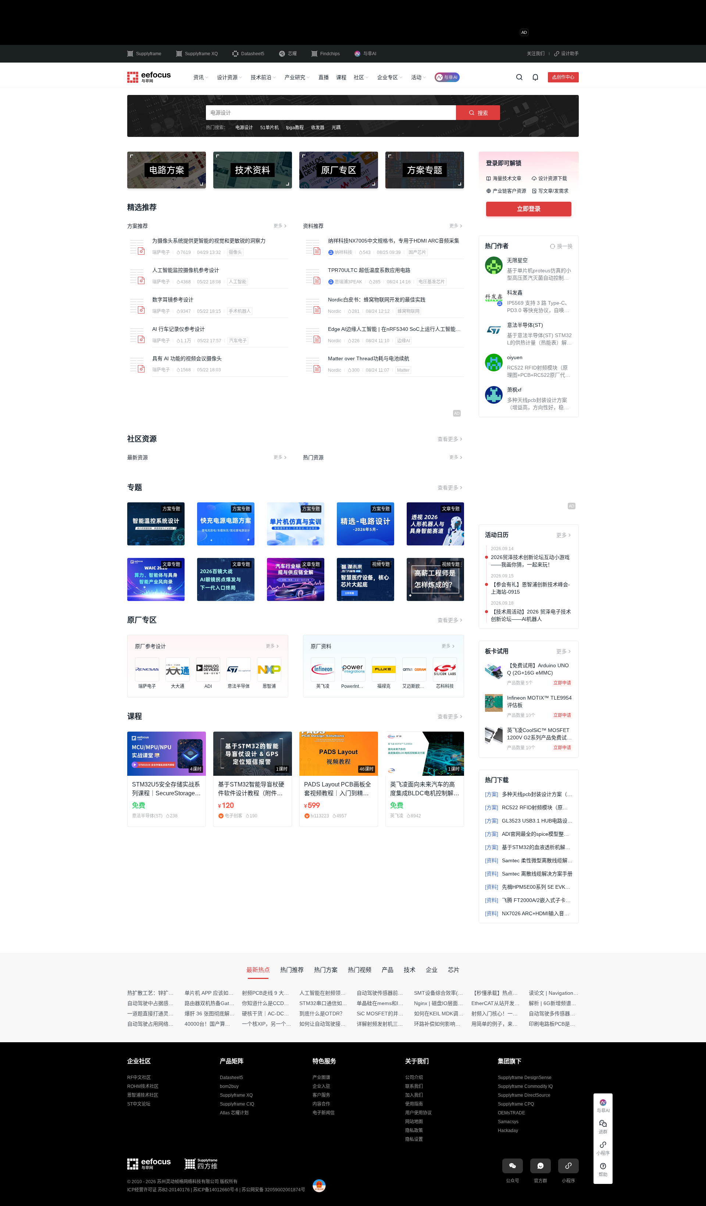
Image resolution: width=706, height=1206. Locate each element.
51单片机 (269, 127)
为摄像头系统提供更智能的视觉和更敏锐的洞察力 (208, 241)
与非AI (369, 53)
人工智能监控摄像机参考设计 (185, 270)
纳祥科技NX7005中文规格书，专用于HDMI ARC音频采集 (393, 241)
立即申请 (562, 683)
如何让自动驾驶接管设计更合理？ (338, 1024)
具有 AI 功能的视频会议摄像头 (187, 358)
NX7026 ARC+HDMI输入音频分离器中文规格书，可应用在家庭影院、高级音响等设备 (529, 913)
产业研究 (295, 77)
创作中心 (565, 77)
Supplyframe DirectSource (524, 1095)
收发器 (317, 127)
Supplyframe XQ (201, 53)
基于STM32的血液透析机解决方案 (529, 847)
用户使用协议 (418, 1112)
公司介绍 (414, 1077)
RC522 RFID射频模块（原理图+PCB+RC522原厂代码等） (538, 375)
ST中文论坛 (138, 1104)
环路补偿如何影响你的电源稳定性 (452, 1024)
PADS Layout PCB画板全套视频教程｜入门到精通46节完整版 (338, 789)
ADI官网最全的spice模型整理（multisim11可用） (529, 834)
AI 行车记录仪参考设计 (178, 329)
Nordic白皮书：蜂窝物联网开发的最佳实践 (376, 300)
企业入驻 (321, 1086)
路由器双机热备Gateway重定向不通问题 (231, 1003)
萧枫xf (514, 390)
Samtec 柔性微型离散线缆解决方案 (529, 860)
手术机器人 (240, 311)
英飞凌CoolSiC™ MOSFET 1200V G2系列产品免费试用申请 (539, 737)
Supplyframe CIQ (237, 1104)
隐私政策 (414, 1130)
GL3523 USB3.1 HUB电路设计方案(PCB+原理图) (529, 821)
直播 (323, 77)
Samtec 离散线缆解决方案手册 (529, 874)
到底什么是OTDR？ (322, 1013)
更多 (278, 226)
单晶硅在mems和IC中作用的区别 (395, 1003)
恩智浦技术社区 (142, 1095)
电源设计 (244, 127)
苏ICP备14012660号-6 (215, 1189)
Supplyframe (148, 53)
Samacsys (508, 1121)
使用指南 (414, 1104)
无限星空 (517, 260)
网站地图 (414, 1121)
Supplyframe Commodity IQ (525, 1086)
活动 (416, 77)
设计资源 (227, 77)
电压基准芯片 (431, 281)
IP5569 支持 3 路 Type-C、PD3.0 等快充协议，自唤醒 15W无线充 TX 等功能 (538, 310)
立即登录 (529, 209)
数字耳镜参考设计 (172, 300)
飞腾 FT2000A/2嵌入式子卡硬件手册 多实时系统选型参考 (529, 900)
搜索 (483, 113)
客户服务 (321, 1095)
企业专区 (387, 77)
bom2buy (229, 1086)
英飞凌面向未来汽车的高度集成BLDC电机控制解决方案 (424, 789)
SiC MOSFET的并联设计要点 (390, 1013)
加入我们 (414, 1095)
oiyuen (515, 357)
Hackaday (508, 1130)
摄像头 (235, 252)
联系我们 (414, 1086)
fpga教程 (295, 127)
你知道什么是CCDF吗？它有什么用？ (285, 1003)
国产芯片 (417, 252)
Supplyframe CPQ (516, 1104)
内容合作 (321, 1104)
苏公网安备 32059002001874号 (273, 1189)
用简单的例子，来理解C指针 (504, 1024)
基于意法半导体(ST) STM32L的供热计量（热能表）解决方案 (539, 342)
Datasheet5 (252, 53)
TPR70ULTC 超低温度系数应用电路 (369, 270)
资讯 (198, 77)
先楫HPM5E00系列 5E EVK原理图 (529, 887)
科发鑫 (515, 293)
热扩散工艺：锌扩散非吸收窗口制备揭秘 (173, 993)
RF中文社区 (139, 1077)
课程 (341, 77)
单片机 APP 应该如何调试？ (217, 993)
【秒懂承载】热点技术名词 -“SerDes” (514, 993)
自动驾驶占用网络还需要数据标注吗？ (171, 1024)
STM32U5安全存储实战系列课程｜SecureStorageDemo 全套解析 (166, 789)
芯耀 (292, 53)
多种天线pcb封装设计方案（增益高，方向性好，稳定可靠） (538, 407)
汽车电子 (238, 340)
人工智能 (237, 281)
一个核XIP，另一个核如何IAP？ (278, 1024)
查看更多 (448, 439)
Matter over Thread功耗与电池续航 (368, 358)
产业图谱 (321, 1077)
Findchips (330, 53)
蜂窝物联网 (408, 311)
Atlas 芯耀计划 (234, 1112)
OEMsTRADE (511, 1112)
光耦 (336, 127)
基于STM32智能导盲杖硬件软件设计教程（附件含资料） (251, 789)
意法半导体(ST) (525, 325)
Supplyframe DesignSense (525, 1077)
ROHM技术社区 (142, 1086)
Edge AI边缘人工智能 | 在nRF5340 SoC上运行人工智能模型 (394, 329)
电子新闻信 (324, 1112)
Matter (403, 370)
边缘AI (403, 340)
